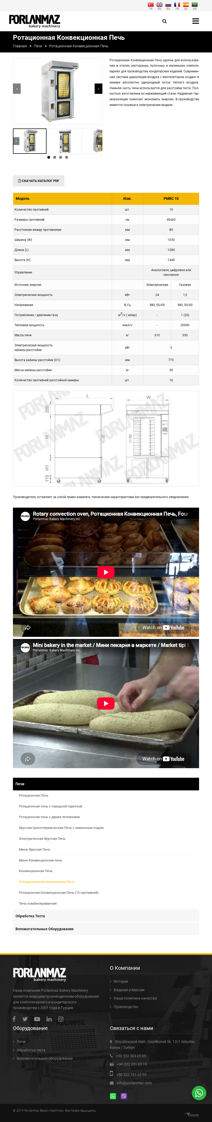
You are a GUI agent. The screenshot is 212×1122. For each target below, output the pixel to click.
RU (168, 8)
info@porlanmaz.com (134, 1083)
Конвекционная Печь (35, 871)
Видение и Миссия (129, 990)
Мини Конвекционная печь (40, 860)
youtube (38, 1019)
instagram (62, 1019)
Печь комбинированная (38, 903)
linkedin (50, 1019)
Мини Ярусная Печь (34, 849)
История (121, 981)
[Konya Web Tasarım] (193, 1114)
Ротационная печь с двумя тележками (49, 817)
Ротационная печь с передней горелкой (50, 806)
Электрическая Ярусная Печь (42, 839)
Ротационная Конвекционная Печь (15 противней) (59, 893)
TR (151, 8)
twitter (26, 1019)
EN (159, 8)
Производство (126, 1007)
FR (177, 8)
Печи (38, 46)
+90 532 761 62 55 (131, 1075)
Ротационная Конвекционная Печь (46, 882)
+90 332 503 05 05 (131, 1056)
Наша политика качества (135, 998)
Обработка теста (30, 916)
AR (194, 8)
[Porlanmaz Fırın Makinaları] (35, 21)
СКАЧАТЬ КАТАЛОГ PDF (40, 181)
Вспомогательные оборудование (45, 929)
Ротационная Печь (33, 795)
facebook (15, 1019)
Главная (20, 46)
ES (186, 8)
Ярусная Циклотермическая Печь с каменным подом (61, 828)
